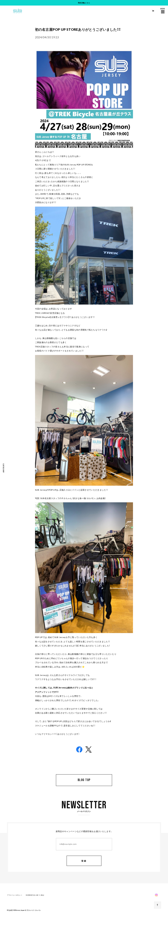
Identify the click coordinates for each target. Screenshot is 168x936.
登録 (84, 861)
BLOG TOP (84, 780)
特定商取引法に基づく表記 (35, 895)
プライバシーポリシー (14, 895)
